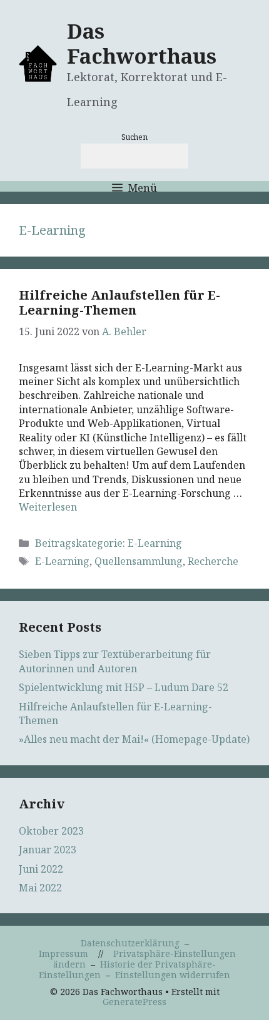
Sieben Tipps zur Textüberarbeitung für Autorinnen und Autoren (115, 661)
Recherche (213, 561)
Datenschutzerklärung (130, 943)
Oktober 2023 (51, 831)
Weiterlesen (48, 507)
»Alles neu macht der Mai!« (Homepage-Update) (134, 739)
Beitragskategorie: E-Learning (108, 543)
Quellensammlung (138, 561)
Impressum (63, 953)
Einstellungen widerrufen (172, 975)
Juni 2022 (41, 869)
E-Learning (62, 561)
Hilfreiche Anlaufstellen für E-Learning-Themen (119, 302)
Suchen (134, 137)
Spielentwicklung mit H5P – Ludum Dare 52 (123, 687)
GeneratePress (134, 1002)
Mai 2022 (40, 888)
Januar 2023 (47, 849)
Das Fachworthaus (141, 43)
